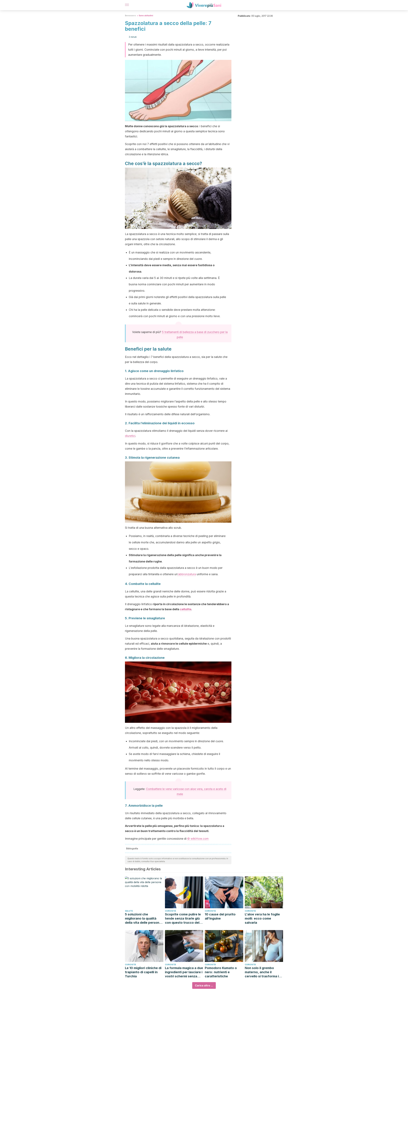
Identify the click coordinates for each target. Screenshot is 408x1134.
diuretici (130, 435)
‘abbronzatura (186, 574)
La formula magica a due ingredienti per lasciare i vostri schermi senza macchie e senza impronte (184, 972)
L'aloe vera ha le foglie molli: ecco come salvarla (262, 918)
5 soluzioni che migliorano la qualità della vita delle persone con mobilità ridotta (143, 918)
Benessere (130, 15)
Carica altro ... (204, 985)
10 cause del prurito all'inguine (220, 916)
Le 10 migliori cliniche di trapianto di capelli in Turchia (143, 972)
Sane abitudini (146, 15)
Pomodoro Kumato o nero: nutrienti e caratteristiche (221, 972)
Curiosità (170, 911)
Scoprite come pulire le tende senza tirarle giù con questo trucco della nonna (183, 918)
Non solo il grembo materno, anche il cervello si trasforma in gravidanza (263, 972)
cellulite (185, 609)
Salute (129, 911)
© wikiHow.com (198, 838)
